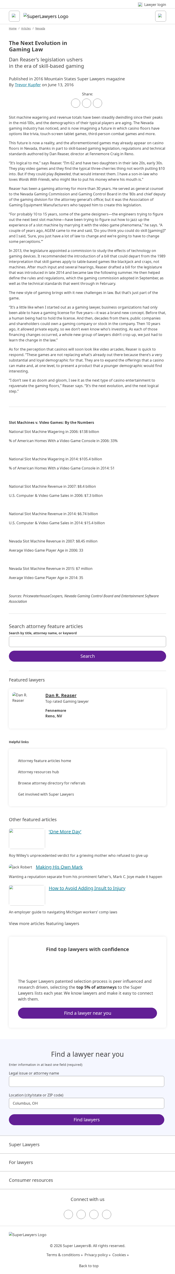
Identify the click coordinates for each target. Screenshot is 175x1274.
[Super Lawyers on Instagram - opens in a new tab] (81, 1214)
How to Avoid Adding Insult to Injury (87, 888)
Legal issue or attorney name (34, 1073)
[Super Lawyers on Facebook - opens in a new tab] (68, 1214)
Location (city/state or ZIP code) (36, 1095)
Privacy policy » (98, 1254)
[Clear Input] (160, 641)
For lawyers (21, 1162)
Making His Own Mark (59, 867)
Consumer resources (31, 1180)
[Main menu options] (14, 16)
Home (13, 28)
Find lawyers (87, 1120)
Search (87, 656)
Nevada (40, 28)
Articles (26, 28)
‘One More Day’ (65, 831)
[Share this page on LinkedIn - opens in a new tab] (97, 103)
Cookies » (120, 1254)
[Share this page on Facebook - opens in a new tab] (75, 103)
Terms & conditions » (64, 1254)
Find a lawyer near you (87, 1013)
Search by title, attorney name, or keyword (43, 633)
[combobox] (87, 641)
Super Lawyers (24, 1144)
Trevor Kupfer (28, 84)
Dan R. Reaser (61, 695)
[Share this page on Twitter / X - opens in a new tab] (86, 103)
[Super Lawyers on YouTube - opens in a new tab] (93, 1214)
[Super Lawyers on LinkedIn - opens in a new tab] (106, 1214)
